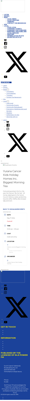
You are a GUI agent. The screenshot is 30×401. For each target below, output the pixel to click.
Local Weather (13, 20)
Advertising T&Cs (9, 345)
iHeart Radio (7, 399)
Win (5, 24)
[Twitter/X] (16, 74)
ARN (5, 397)
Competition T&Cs (9, 343)
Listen (6, 14)
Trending (10, 21)
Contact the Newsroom (16, 23)
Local (6, 26)
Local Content (8, 349)
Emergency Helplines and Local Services (17, 32)
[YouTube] (5, 78)
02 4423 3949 (13, 382)
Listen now (5, 82)
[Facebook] (5, 44)
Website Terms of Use (11, 347)
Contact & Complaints (11, 330)
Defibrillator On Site (15, 36)
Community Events (14, 28)
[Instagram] (5, 48)
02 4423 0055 (13, 380)
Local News (11, 19)
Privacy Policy (8, 341)
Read (6, 17)
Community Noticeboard (16, 30)
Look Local (11, 27)
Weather (10, 34)
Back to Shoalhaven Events (14, 209)
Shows (6, 16)
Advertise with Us (14, 37)
